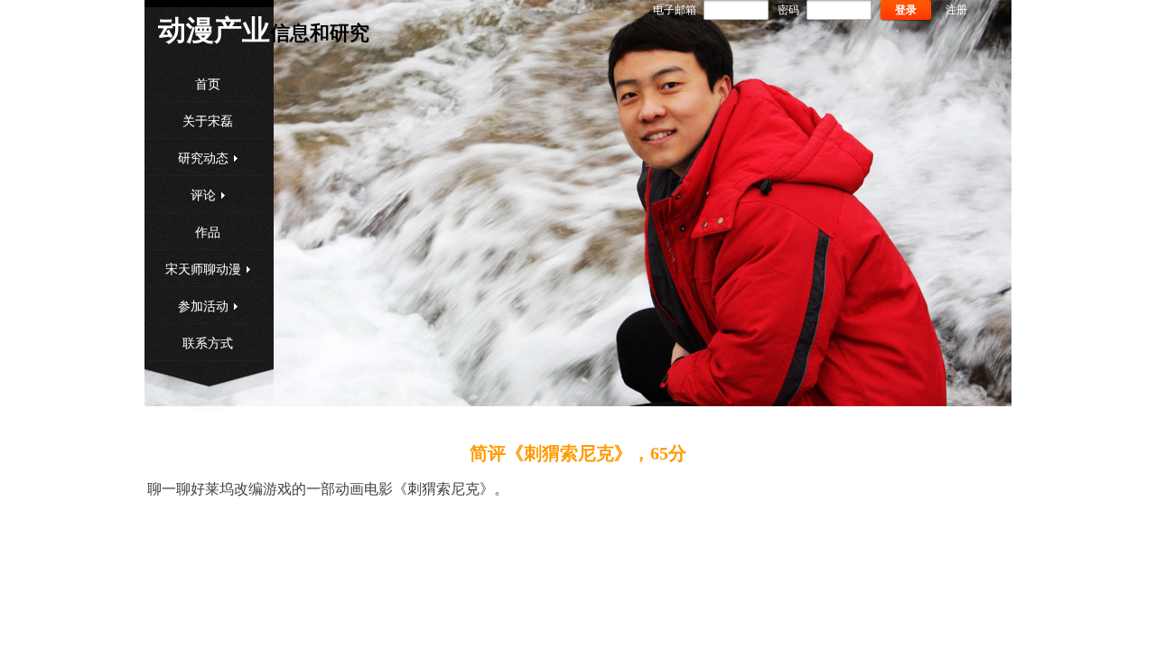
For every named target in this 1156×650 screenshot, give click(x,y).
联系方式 (207, 343)
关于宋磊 (207, 121)
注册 (956, 10)
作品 (207, 232)
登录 (906, 10)
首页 (207, 84)
